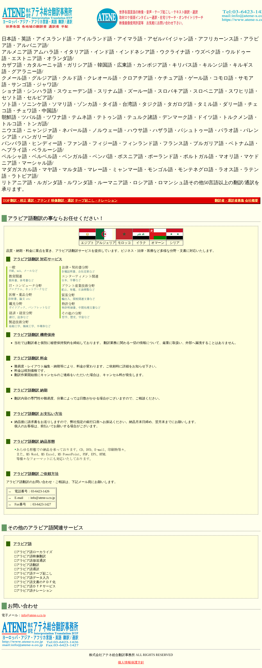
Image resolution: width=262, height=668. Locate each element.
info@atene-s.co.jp (33, 615)
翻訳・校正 (18, 200)
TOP (6, 200)
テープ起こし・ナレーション (96, 200)
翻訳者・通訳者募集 (229, 200)
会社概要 (251, 200)
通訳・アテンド (38, 200)
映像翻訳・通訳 (62, 200)
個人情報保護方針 (131, 662)
